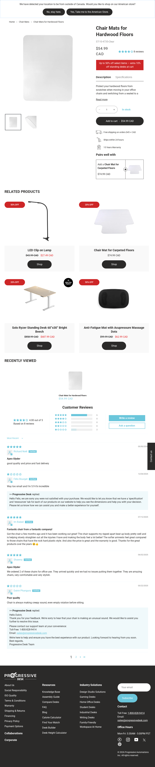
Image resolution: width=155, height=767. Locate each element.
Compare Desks (50, 702)
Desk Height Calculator (54, 732)
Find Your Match (51, 722)
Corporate (11, 740)
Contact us (151, 456)
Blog (44, 712)
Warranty (9, 705)
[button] (126, 51)
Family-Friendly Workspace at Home (90, 724)
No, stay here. (54, 11)
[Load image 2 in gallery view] (30, 122)
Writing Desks (87, 717)
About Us (9, 685)
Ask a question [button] (127, 425)
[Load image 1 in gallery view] (13, 122)
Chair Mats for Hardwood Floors (73, 395)
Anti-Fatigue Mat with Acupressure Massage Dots (114, 329)
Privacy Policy (12, 721)
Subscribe (127, 698)
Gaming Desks (87, 696)
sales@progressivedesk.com (32, 633)
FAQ (44, 707)
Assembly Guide (50, 696)
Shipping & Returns (15, 710)
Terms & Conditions (15, 700)
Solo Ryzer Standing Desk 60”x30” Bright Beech (39, 329)
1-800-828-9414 (136, 713)
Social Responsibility (16, 690)
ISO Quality (10, 695)
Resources (48, 684)
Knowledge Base (51, 691)
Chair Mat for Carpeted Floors (114, 250)
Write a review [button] (127, 418)
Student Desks (87, 707)
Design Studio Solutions (93, 691)
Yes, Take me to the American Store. (89, 11)
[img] (14, 446)
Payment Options (14, 726)
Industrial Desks (88, 712)
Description (103, 77)
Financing (10, 716)
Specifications (123, 77)
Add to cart (125, 169)
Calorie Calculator (51, 717)
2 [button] (76, 657)
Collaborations (14, 733)
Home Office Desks (90, 702)
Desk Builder (49, 727)
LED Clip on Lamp (39, 250)
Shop (39, 264)
